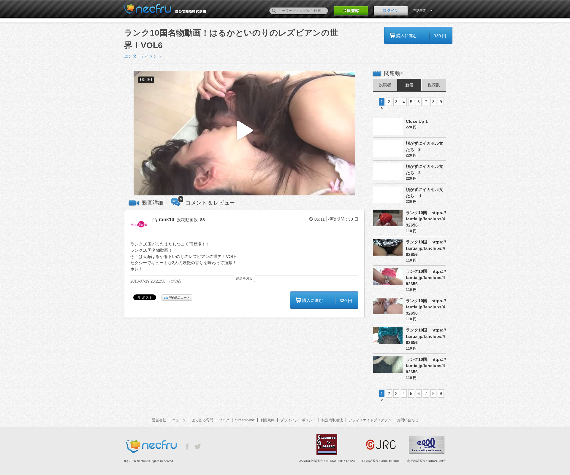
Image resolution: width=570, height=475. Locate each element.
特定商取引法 (332, 420)
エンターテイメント (143, 56)
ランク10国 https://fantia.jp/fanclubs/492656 (426, 218)
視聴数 (434, 84)
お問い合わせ (407, 420)
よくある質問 (202, 420)
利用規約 (267, 420)
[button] (244, 133)
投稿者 (385, 84)
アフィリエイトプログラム (370, 420)
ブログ (224, 420)
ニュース (179, 420)
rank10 (166, 219)
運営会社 (159, 420)
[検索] (274, 11)
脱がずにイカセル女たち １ (424, 192)
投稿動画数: (191, 219)
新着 (409, 84)
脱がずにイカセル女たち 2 (424, 169)
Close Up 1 (417, 121)
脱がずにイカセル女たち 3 (424, 146)
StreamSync (245, 420)
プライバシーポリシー (298, 420)
